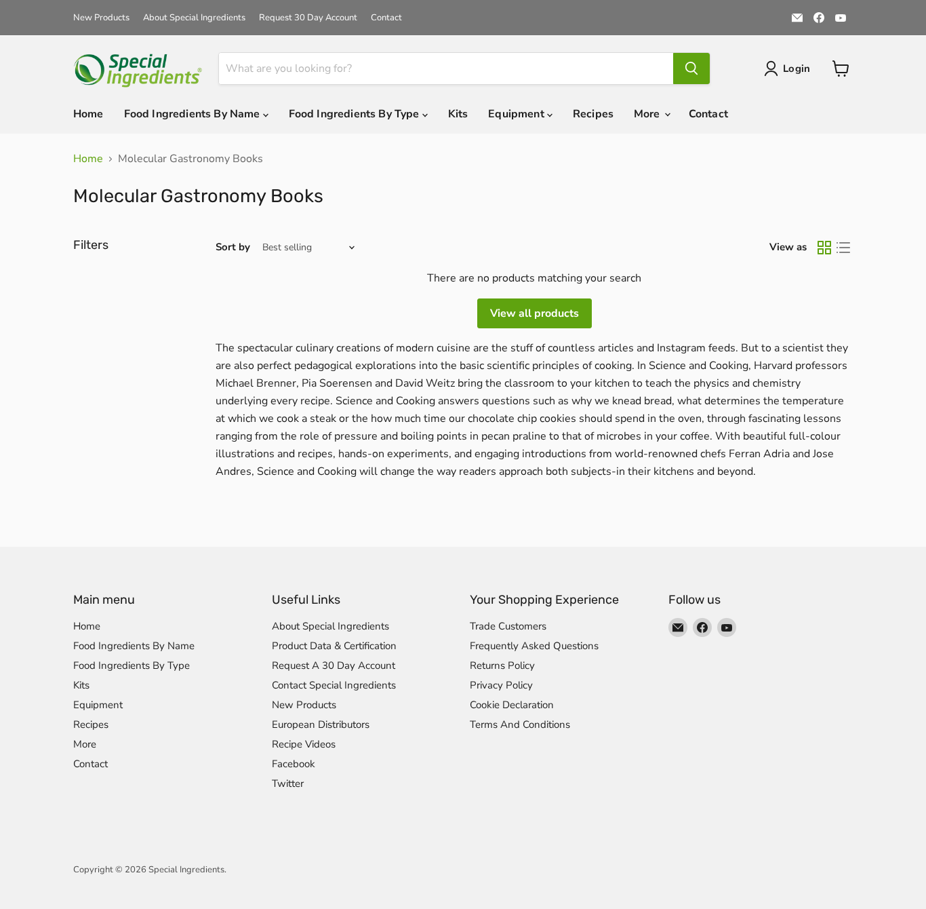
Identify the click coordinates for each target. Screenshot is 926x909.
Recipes (593, 114)
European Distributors (320, 724)
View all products (534, 313)
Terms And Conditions (520, 724)
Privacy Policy (501, 685)
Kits (458, 114)
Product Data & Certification (334, 646)
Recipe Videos (304, 744)
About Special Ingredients (194, 18)
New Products (101, 18)
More (648, 114)
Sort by (233, 247)
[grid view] (824, 247)
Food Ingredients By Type (355, 114)
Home (88, 114)
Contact (386, 18)
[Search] (691, 68)
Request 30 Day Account (308, 18)
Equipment (517, 114)
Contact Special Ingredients (334, 685)
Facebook (293, 764)
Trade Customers (508, 626)
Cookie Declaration (512, 705)
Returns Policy (502, 665)
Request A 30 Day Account (333, 665)
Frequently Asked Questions (534, 646)
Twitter (288, 783)
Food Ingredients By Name (193, 114)
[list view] (843, 247)
